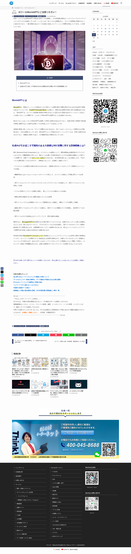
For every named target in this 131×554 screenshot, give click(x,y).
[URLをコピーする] (81, 335)
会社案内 (18, 476)
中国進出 (103, 81)
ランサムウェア (107, 76)
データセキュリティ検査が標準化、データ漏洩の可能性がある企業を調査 (37, 279)
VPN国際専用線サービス (111, 55)
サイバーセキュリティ (19, 16)
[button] (18, 335)
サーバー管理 (96, 61)
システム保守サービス (107, 61)
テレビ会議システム (98, 67)
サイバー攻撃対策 (22, 534)
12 (105, 28)
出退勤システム (56, 513)
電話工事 (113, 87)
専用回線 (19, 511)
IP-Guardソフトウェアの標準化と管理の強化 (27, 282)
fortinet (95, 52)
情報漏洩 (19, 504)
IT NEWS (55, 472)
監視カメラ (95, 87)
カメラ (103, 58)
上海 (105, 79)
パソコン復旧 (96, 73)
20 (109, 31)
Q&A (53, 479)
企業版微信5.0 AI (111, 81)
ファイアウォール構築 (107, 73)
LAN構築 (19, 519)
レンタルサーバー (97, 79)
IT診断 (18, 515)
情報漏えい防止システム (105, 84)
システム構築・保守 (58, 483)
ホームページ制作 (22, 526)
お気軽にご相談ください (30, 312)
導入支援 (95, 84)
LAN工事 (100, 55)
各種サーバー (20, 507)
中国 (109, 79)
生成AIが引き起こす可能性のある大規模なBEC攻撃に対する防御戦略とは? (43, 86)
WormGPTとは (25, 83)
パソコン (106, 70)
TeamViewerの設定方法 (59, 525)
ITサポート (101, 52)
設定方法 (54, 494)
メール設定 (55, 521)
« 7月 (93, 41)
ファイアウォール (23, 496)
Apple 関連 (55, 487)
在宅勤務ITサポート (22, 523)
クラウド (54, 532)
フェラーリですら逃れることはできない (26, 285)
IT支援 (94, 55)
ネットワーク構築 (97, 70)
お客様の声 (19, 472)
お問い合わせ (20, 480)
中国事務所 (95, 81)
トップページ (20, 468)
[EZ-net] (11, 3)
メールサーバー (97, 76)
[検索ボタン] (121, 3)
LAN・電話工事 (56, 529)
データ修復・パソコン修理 (24, 538)
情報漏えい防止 (41, 16)
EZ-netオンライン (57, 468)
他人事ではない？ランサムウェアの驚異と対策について (31, 277)
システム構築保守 (97, 64)
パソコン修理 (114, 70)
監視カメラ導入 (105, 87)
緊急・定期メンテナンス (23, 488)
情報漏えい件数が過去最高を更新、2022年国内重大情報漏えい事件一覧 (36, 290)
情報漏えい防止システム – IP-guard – (28, 500)
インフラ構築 (96, 58)
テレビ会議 (107, 64)
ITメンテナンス (110, 52)
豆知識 (54, 491)
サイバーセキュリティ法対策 (25, 492)
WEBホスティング (57, 536)
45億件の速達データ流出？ (22, 287)
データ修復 (108, 67)
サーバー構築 (110, 58)
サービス (18, 484)
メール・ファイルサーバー (31, 16)
